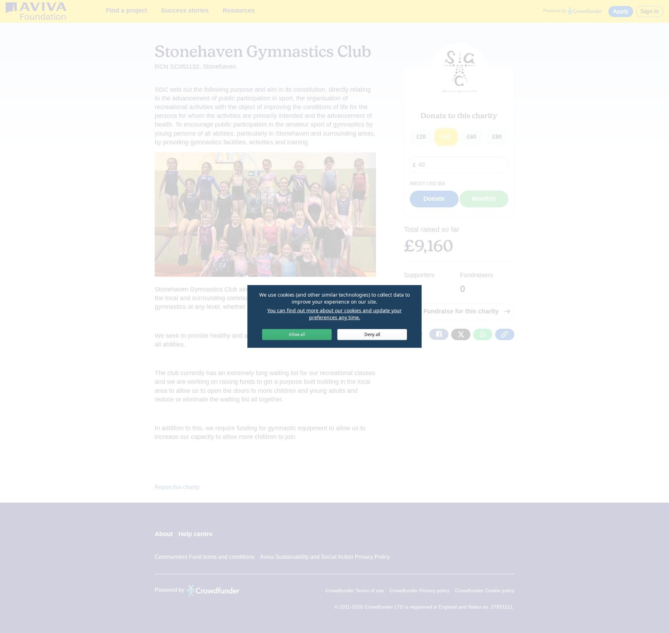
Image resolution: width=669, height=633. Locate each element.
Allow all (297, 334)
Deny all (372, 334)
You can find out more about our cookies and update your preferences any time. (334, 314)
